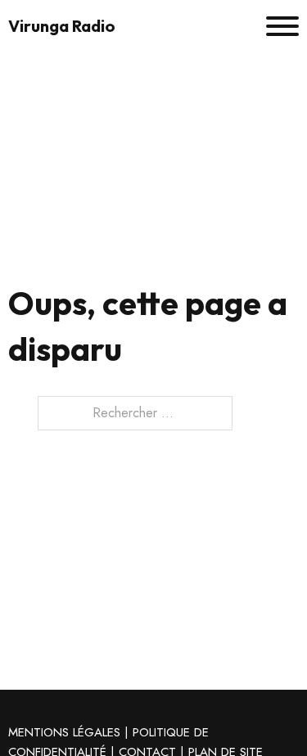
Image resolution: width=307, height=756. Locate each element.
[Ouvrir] (282, 26)
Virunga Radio (61, 26)
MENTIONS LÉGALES (64, 732)
